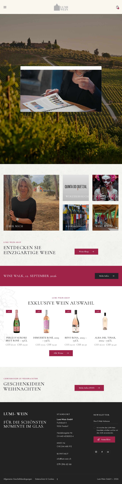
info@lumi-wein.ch (64, 458)
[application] (61, 89)
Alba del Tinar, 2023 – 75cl (105, 339)
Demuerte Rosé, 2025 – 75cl (46, 339)
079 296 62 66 (64, 464)
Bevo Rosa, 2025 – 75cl (76, 339)
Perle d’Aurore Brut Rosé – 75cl (16, 339)
